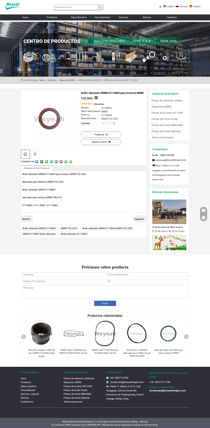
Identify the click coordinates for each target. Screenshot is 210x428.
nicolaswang (116, 382)
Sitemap (143, 422)
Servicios (123, 17)
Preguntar (99, 134)
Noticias (147, 17)
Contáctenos (27, 401)
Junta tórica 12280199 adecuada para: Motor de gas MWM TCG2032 (137, 353)
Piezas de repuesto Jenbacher (169, 100)
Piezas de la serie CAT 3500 (167, 112)
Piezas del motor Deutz (165, 118)
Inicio (25, 17)
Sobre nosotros (28, 386)
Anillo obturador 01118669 (74, 234)
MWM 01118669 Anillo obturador (39, 234)
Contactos (172, 17)
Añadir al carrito (99, 142)
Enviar (105, 303)
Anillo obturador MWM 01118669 (39, 228)
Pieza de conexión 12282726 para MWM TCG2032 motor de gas (42, 353)
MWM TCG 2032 (69, 228)
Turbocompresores (163, 137)
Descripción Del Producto (36, 168)
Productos (52, 17)
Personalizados (103, 17)
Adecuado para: (88, 118)
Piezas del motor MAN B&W (167, 125)
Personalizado (28, 390)
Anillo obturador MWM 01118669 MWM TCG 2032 (107, 228)
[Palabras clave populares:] (101, 6)
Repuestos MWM (161, 106)
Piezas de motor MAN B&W (77, 394)
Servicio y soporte (30, 394)
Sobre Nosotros (79, 17)
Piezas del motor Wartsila (166, 131)
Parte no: (85, 115)
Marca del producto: (91, 111)
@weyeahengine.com (175, 160)
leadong (134, 422)
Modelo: (85, 108)
